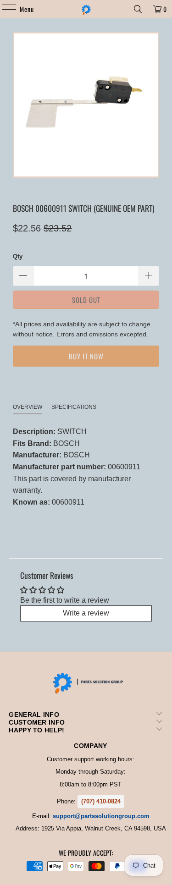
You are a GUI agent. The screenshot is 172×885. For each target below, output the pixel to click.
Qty (17, 256)
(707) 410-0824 (101, 801)
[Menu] (4, 9)
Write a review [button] (86, 613)
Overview (27, 407)
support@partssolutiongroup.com (101, 816)
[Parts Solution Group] (86, 9)
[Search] (138, 9)
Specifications (73, 407)
